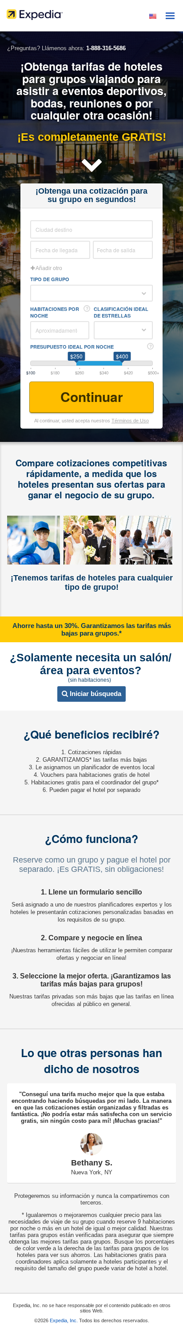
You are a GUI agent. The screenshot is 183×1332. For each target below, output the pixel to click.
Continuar (91, 396)
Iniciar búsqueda (94, 693)
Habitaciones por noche (54, 312)
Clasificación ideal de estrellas (121, 312)
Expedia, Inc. (64, 1320)
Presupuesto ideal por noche (72, 346)
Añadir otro (48, 268)
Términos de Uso (130, 420)
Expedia (91, 16)
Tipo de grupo (49, 279)
